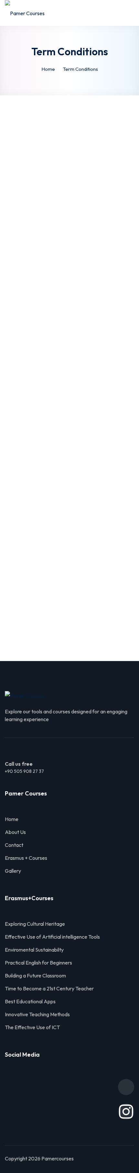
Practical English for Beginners (38, 962)
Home (48, 69)
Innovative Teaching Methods (37, 1014)
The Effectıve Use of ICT (33, 1027)
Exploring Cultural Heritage (35, 924)
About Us (15, 832)
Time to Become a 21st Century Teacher (49, 988)
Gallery (13, 871)
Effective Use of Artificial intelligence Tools (52, 936)
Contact (14, 845)
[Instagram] (126, 1112)
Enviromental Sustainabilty (34, 949)
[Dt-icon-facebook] (126, 1087)
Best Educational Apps (30, 1001)
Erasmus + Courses (26, 858)
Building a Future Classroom (35, 975)
